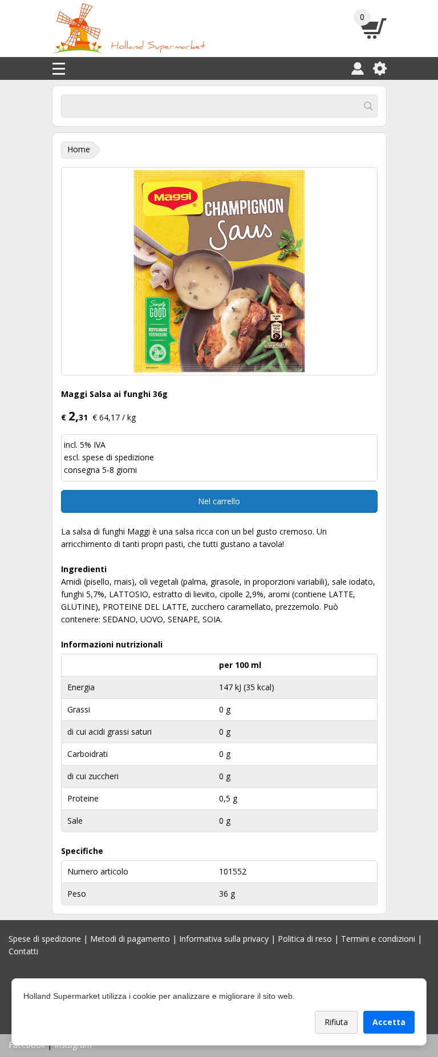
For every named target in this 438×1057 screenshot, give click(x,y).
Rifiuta (336, 1021)
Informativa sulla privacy (224, 938)
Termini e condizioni (378, 938)
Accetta (388, 1021)
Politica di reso (305, 938)
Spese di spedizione (45, 938)
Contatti (23, 951)
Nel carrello (219, 501)
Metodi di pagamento (130, 938)
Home (78, 149)
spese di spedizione (118, 457)
